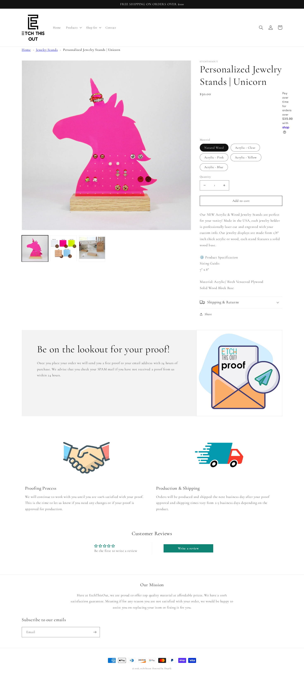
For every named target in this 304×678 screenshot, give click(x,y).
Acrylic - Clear (245, 147)
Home (26, 50)
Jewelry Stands (47, 50)
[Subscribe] (95, 632)
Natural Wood (214, 147)
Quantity (205, 176)
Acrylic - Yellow (246, 157)
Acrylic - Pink (214, 157)
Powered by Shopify (162, 668)
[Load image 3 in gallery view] (92, 248)
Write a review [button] (188, 548)
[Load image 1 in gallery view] (35, 248)
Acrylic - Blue (213, 167)
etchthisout (146, 668)
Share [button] (208, 314)
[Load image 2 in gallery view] (63, 248)
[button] (73, 27)
